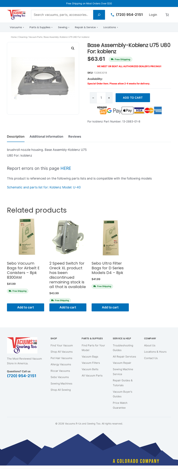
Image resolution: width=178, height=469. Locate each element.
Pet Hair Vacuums (61, 358)
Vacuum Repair (122, 362)
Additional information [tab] (46, 136)
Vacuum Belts (90, 369)
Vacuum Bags (90, 356)
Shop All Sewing (61, 389)
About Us (149, 345)
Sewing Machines (61, 383)
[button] (73, 48)
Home (14, 37)
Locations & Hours (155, 351)
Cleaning (22, 37)
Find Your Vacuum (62, 345)
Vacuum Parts (35, 37)
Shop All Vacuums (62, 351)
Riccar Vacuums (60, 370)
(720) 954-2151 (21, 375)
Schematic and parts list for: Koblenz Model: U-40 (44, 187)
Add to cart (133, 97)
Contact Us (151, 358)
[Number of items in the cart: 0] (167, 15)
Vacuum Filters (91, 362)
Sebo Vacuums (60, 377)
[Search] (99, 14)
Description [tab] (16, 136)
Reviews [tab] (74, 136)
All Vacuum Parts (92, 375)
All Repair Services (124, 356)
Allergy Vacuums (61, 364)
